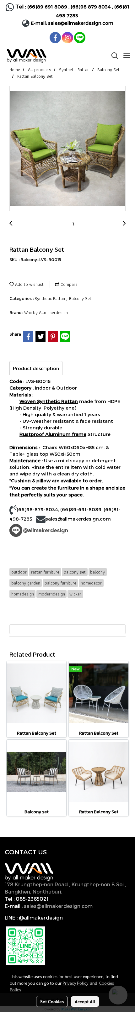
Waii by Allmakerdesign (46, 312)
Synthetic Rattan (50, 298)
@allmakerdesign (41, 917)
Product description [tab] (36, 368)
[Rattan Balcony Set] (67, 149)
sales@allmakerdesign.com (80, 23)
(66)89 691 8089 (47, 6)
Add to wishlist (29, 284)
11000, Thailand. (84, 891)
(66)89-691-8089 (80, 509)
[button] (112, 55)
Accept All (85, 1001)
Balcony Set (80, 298)
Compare (68, 284)
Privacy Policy (75, 983)
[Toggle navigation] (127, 56)
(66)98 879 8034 (91, 6)
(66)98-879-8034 (37, 509)
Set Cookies (52, 1001)
